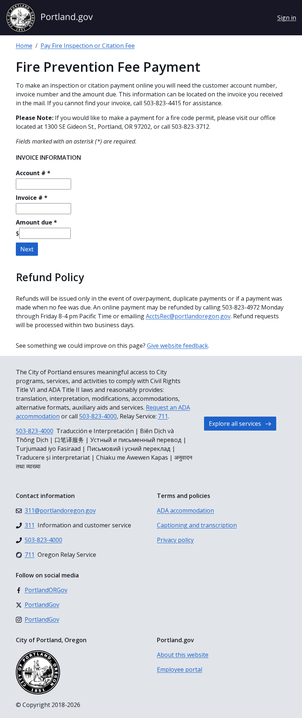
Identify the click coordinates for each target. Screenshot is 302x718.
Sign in (286, 18)
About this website (182, 655)
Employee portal (179, 669)
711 (163, 416)
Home (24, 46)
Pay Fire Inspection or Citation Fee (88, 46)
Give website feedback (177, 346)
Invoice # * (32, 198)
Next (27, 249)
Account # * (33, 173)
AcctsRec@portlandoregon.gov (188, 316)
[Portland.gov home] (49, 17)
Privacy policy (175, 540)
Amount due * (36, 222)
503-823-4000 (98, 416)
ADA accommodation (185, 510)
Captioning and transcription (197, 525)
